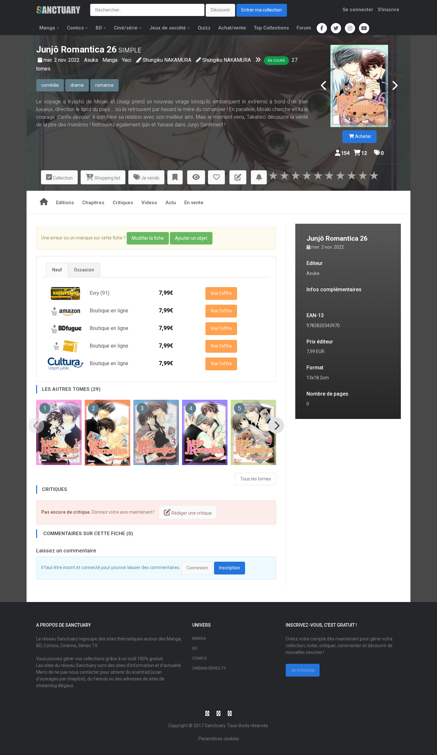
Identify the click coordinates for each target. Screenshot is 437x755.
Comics (75, 28)
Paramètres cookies (218, 738)
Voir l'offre (221, 293)
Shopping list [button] (106, 178)
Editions (65, 202)
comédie (50, 85)
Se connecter (358, 9)
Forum (304, 28)
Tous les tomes (255, 478)
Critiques (123, 202)
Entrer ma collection (262, 9)
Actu (170, 202)
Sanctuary (215, 725)
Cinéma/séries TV (209, 668)
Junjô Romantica (70, 49)
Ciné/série (126, 28)
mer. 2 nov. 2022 (62, 60)
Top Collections (271, 28)
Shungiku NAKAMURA (167, 60)
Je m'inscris (302, 670)
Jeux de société (167, 28)
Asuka (91, 60)
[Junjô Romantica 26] (359, 86)
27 (295, 60)
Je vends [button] (149, 178)
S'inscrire (388, 9)
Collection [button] (62, 178)
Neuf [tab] (57, 269)
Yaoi (126, 60)
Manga (47, 28)
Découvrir (220, 9)
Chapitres (93, 202)
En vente (193, 202)
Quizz (204, 28)
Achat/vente (232, 28)
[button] (175, 177)
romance (104, 85)
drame (77, 85)
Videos (149, 202)
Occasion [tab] (84, 269)
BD (99, 28)
